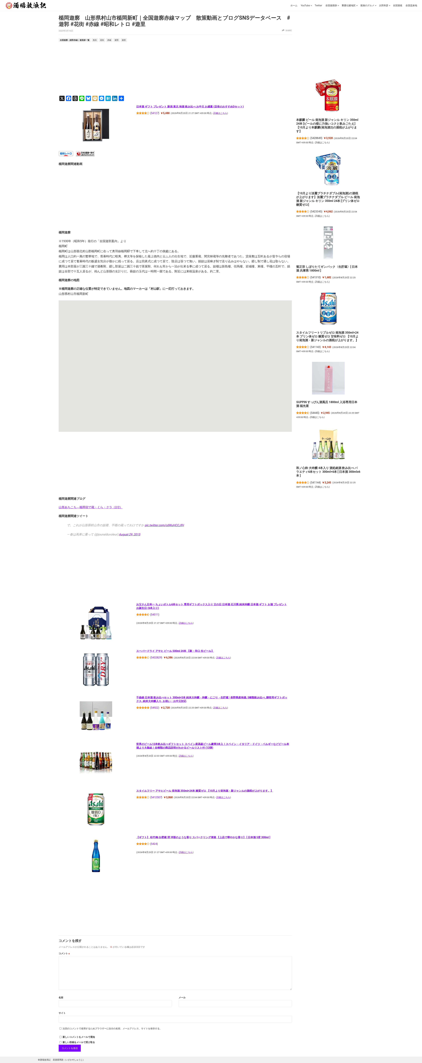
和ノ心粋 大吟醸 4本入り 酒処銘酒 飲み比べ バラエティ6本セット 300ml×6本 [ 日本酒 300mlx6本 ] (328, 471)
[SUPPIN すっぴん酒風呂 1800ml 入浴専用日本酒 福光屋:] (328, 378)
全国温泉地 (411, 5)
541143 (315, 347)
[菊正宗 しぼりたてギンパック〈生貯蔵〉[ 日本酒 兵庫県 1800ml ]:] (328, 243)
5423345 (316, 211)
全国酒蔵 (397, 5)
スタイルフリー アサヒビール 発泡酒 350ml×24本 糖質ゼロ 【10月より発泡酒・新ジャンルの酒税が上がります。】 (204, 790)
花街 (102, 40)
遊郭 (117, 40)
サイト (62, 1013)
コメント (64, 953)
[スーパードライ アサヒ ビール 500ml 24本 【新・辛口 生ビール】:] (96, 670)
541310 (315, 277)
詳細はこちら (220, 113)
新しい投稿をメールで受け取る (79, 1042)
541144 (315, 482)
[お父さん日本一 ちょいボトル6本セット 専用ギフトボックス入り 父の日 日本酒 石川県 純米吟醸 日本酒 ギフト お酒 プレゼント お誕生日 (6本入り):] (96, 623)
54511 (154, 614)
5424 (154, 843)
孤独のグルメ (367, 5)
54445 (314, 412)
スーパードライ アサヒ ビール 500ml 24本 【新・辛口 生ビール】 (175, 650)
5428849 (316, 138)
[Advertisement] (175, 69)
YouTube (305, 5)
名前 (61, 997)
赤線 (109, 40)
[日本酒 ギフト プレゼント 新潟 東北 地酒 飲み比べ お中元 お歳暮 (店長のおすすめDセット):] (96, 126)
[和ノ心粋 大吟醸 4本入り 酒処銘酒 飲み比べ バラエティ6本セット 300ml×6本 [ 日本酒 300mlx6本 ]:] (328, 444)
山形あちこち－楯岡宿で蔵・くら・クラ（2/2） (90, 507)
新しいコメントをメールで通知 (79, 1037)
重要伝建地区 (349, 5)
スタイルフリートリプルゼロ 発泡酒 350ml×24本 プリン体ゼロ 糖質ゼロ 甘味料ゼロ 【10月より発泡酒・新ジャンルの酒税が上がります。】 (327, 336)
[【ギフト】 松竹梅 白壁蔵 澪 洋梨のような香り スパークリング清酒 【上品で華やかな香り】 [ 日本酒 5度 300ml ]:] (96, 856)
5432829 (156, 657)
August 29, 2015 (129, 534)
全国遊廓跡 (331, 5)
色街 (95, 40)
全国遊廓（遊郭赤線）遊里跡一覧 (75, 40)
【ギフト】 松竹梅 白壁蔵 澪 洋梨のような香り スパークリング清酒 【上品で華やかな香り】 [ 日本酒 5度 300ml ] (203, 837)
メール (182, 997)
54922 (154, 707)
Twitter (318, 5)
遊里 (124, 40)
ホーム (293, 5)
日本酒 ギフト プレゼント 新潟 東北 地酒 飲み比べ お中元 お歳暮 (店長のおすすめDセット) (190, 106)
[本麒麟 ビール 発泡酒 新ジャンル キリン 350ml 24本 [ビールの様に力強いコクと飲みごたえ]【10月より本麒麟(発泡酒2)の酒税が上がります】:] (328, 96)
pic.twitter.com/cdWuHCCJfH (164, 525)
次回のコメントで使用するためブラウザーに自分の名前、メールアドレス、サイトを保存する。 (112, 1028)
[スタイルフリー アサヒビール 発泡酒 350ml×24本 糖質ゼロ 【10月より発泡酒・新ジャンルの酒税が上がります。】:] (96, 810)
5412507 (156, 797)
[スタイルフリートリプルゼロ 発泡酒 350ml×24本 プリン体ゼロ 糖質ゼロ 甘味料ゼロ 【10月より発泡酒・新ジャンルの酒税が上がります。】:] (328, 309)
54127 (154, 113)
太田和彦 (383, 5)
